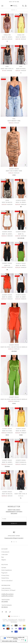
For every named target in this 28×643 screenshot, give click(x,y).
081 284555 (4, 607)
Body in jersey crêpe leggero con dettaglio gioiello (21, 265)
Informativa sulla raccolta (9, 641)
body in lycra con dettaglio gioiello (14, 347)
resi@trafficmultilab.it (7, 596)
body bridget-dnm (14, 120)
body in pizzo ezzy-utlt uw (20, 68)
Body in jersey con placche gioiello (21, 202)
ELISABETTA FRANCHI (14, 168)
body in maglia (7, 202)
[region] (14, 535)
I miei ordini (4, 554)
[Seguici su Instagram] (6, 612)
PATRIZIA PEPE (7, 35)
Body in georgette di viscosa (20, 234)
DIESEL (7, 66)
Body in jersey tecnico (7, 37)
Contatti (3, 567)
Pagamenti (4, 572)
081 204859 (4, 601)
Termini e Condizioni (7, 580)
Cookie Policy (5, 578)
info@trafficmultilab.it (7, 594)
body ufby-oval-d (7, 68)
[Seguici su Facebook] (2, 612)
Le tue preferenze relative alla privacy (15, 638)
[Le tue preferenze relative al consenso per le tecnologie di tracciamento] (25, 640)
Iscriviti (14, 523)
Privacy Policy (5, 575)
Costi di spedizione (6, 570)
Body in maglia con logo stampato (21, 462)
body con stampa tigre (14, 171)
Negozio (3, 559)
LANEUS (7, 200)
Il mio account (5, 552)
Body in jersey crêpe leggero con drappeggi (21, 431)
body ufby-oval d (21, 494)
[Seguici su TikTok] (10, 612)
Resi (2, 557)
